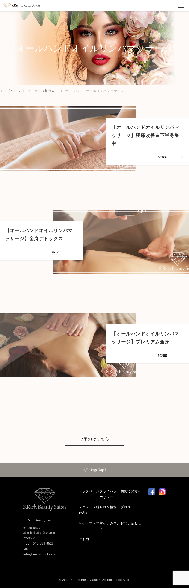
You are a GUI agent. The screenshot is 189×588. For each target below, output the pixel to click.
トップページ (10, 91)
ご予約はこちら (94, 439)
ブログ (126, 507)
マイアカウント (110, 526)
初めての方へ (131, 491)
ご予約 (84, 539)
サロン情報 (108, 507)
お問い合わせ (131, 523)
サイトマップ (89, 523)
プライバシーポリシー (110, 494)
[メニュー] (181, 5)
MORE (162, 157)
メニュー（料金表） (43, 91)
